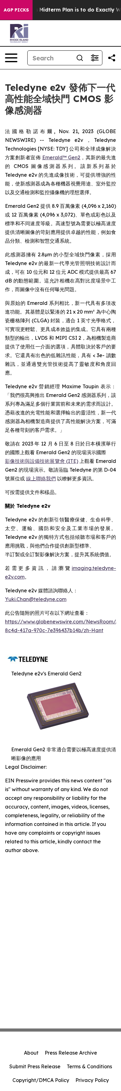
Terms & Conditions (89, 1066)
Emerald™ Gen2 (61, 157)
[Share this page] (111, 58)
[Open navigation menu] (11, 58)
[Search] (79, 58)
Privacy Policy (92, 1080)
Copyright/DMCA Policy (40, 1080)
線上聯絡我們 (41, 478)
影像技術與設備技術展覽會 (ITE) (41, 461)
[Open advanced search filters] (94, 58)
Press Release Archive (71, 1053)
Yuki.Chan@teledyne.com (35, 599)
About (31, 1053)
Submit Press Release (34, 1066)
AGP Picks (16, 10)
